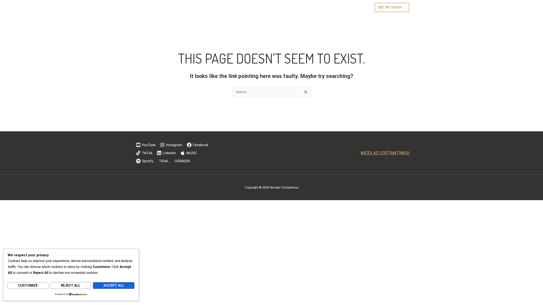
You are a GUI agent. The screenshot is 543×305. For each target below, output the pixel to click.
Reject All (70, 285)
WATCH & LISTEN (326, 7)
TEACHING (262, 7)
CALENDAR (240, 7)
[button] (250, 7)
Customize (28, 285)
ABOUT (226, 7)
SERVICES (302, 7)
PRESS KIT (352, 7)
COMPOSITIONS (282, 7)
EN (363, 7)
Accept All (114, 285)
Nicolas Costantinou (385, 153)
